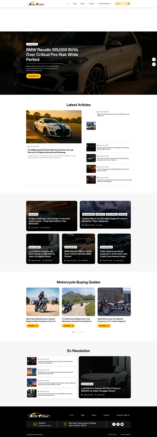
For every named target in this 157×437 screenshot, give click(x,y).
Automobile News (32, 44)
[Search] (129, 4)
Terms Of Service (126, 434)
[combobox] (120, 4)
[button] (154, 64)
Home (67, 3)
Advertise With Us (104, 3)
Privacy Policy (112, 434)
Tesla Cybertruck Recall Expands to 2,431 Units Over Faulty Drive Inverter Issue (113, 253)
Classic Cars (33, 214)
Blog (74, 3)
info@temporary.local (45, 425)
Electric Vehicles (112, 214)
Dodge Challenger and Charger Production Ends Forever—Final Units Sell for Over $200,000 (49, 221)
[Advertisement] (49, 19)
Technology (122, 214)
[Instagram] (118, 424)
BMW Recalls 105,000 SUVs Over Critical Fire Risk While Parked (78, 253)
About (83, 3)
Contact (91, 3)
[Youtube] (122, 424)
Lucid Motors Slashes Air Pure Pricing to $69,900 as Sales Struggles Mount (42, 253)
